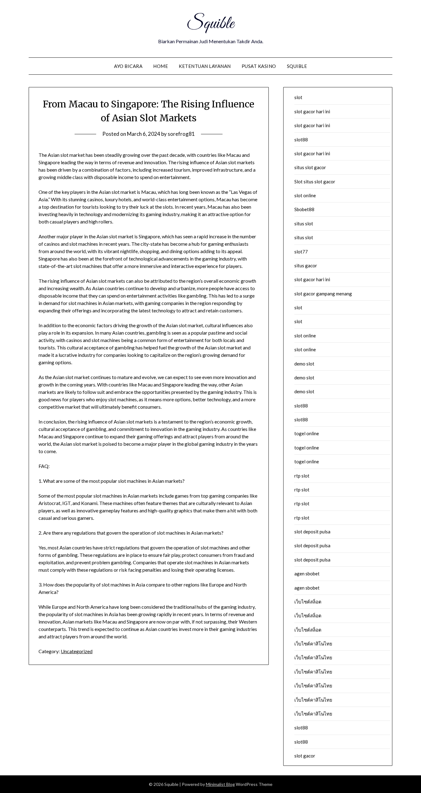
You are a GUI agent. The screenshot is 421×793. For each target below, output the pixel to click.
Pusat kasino (259, 66)
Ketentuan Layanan (205, 66)
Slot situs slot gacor (314, 181)
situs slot (303, 223)
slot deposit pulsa (312, 531)
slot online (305, 195)
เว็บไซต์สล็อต (307, 601)
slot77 (301, 251)
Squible (210, 24)
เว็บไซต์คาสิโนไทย (313, 643)
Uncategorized (76, 651)
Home (160, 66)
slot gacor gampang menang (323, 293)
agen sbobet (307, 573)
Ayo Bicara (128, 66)
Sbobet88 (304, 209)
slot (298, 97)
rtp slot (301, 475)
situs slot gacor (310, 167)
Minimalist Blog (220, 784)
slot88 (301, 139)
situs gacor (305, 265)
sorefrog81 (181, 134)
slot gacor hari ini (312, 111)
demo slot (304, 363)
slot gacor (304, 755)
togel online (306, 433)
